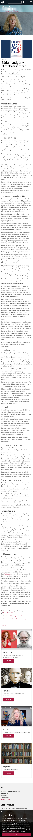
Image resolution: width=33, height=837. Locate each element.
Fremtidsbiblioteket (8, 613)
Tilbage (3, 625)
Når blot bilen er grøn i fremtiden (15, 616)
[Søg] (23, 2)
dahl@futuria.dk (5, 799)
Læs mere (8, 661)
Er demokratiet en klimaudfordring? (16, 619)
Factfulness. (7, 574)
